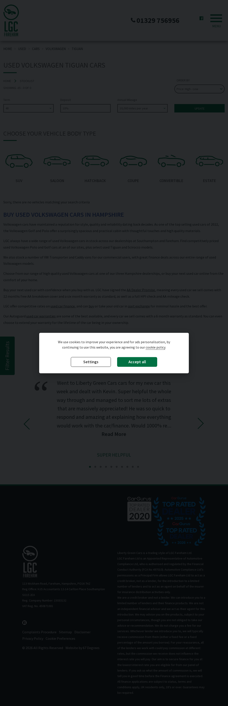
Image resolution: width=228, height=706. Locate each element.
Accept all (137, 361)
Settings (90, 361)
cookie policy (155, 347)
